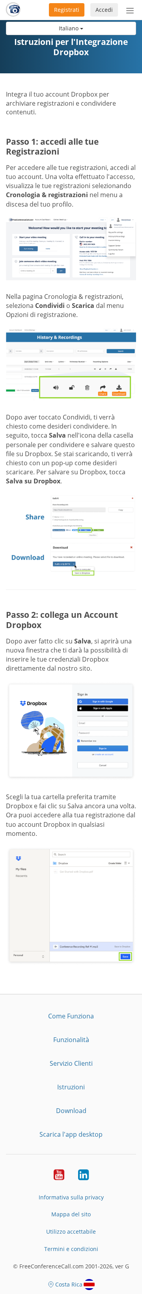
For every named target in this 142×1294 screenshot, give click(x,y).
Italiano (69, 28)
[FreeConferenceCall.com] (13, 10)
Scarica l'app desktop (71, 1134)
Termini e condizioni (71, 1249)
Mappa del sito (71, 1214)
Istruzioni (71, 1087)
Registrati (66, 9)
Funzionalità (71, 1039)
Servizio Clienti (71, 1063)
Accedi (104, 9)
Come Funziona (71, 1016)
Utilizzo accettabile (71, 1231)
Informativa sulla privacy (71, 1197)
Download (71, 1110)
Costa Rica (68, 1284)
